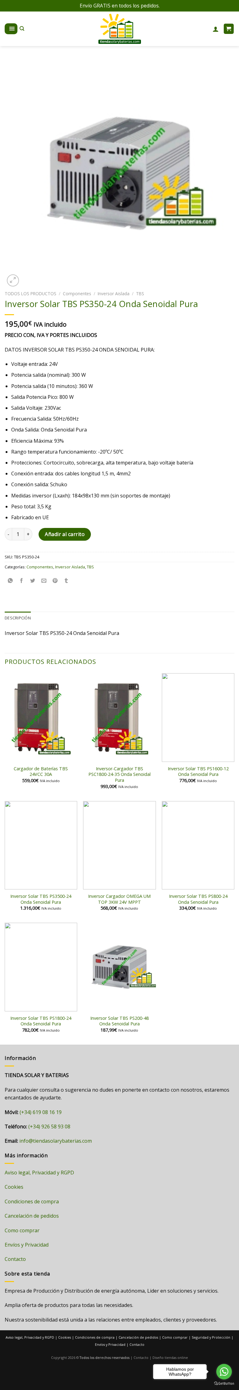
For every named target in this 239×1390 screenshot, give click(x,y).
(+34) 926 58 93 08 (49, 1126)
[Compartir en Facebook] (21, 581)
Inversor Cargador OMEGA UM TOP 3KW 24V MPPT (119, 899)
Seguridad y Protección (211, 1337)
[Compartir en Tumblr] (66, 581)
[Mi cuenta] (216, 29)
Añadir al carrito (65, 534)
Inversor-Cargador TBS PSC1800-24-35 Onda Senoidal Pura (119, 774)
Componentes (77, 293)
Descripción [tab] (18, 618)
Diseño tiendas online (170, 1357)
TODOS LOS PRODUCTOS (30, 293)
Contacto (15, 1259)
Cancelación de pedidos (32, 1215)
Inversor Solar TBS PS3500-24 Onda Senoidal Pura (40, 899)
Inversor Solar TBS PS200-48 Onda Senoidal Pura (119, 1021)
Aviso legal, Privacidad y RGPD (39, 1172)
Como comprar (22, 1230)
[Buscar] (22, 29)
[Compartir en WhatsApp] (10, 581)
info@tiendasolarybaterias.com (55, 1140)
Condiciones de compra (32, 1201)
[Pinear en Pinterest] (55, 581)
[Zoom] (13, 280)
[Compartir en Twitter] (33, 581)
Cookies (14, 1186)
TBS (140, 293)
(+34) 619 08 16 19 (41, 1112)
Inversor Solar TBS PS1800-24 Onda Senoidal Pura (40, 1021)
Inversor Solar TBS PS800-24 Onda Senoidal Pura (198, 899)
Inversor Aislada (113, 293)
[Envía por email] (44, 581)
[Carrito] (229, 29)
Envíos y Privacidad (27, 1244)
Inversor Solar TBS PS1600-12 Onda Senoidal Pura (198, 771)
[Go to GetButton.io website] (224, 1384)
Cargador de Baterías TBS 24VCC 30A (41, 771)
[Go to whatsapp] (224, 1371)
